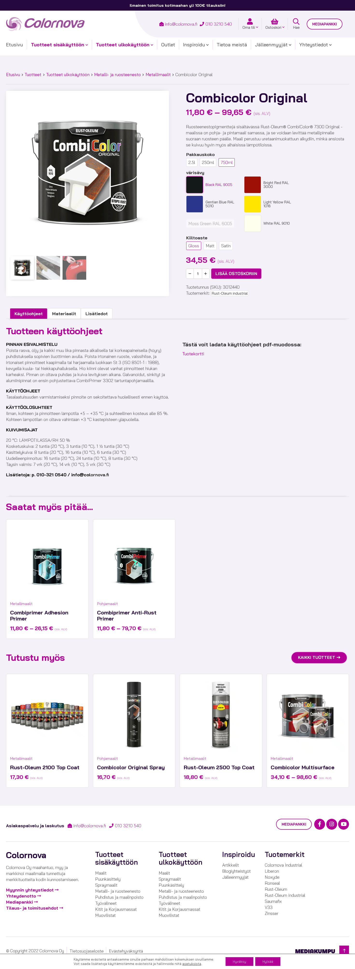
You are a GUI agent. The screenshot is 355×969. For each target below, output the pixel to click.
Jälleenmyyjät (271, 45)
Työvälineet (106, 903)
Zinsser (271, 913)
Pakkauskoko (200, 154)
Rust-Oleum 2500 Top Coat (219, 767)
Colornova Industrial (283, 865)
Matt (210, 246)
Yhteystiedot (313, 45)
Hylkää (268, 961)
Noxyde (272, 877)
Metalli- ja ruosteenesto (117, 74)
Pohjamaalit (107, 604)
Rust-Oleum (276, 889)
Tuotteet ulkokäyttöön (122, 45)
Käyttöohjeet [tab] (28, 313)
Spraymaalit (106, 885)
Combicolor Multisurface (302, 767)
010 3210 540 (219, 24)
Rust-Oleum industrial (230, 293)
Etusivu (14, 45)
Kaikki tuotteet (316, 657)
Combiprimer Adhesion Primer (39, 615)
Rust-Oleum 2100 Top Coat (44, 767)
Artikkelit (230, 865)
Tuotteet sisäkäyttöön (57, 45)
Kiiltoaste (196, 238)
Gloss (193, 246)
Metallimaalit (158, 74)
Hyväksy (239, 961)
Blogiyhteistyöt (236, 871)
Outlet (168, 45)
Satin (226, 246)
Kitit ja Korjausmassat (116, 909)
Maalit (100, 873)
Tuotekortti (193, 353)
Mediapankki (324, 24)
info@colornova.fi (181, 24)
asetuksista (191, 964)
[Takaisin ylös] (344, 951)
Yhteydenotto (21, 896)
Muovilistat (105, 915)
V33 (269, 907)
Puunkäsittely (108, 879)
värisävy (195, 172)
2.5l (191, 162)
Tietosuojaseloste (87, 951)
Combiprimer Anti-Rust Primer (126, 615)
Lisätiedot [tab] (96, 313)
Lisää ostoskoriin (236, 273)
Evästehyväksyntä (126, 951)
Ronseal (272, 883)
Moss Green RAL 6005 (210, 223)
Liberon (272, 871)
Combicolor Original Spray (131, 767)
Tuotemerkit (285, 854)
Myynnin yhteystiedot (30, 890)
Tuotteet (33, 74)
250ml (208, 162)
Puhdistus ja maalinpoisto (119, 897)
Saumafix (273, 901)
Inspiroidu (194, 45)
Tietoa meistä (232, 45)
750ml (227, 162)
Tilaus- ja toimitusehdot (32, 908)
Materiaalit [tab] (64, 313)
